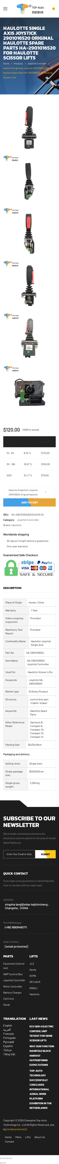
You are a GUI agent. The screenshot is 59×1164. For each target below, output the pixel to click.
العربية (7, 1029)
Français (8, 1033)
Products (18, 63)
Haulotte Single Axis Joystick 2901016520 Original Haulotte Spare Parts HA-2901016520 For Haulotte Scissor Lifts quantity (24, 492)
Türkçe (7, 1050)
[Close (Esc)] (10, 1158)
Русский (8, 1041)
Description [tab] (12, 588)
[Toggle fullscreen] (4, 1158)
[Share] (7, 1158)
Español (8, 1046)
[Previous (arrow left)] (1, 1162)
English (7, 1025)
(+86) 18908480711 (16, 927)
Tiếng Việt (9, 1054)
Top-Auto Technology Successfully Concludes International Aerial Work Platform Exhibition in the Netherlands (41, 1089)
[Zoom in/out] (1, 1158)
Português (9, 1037)
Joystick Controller (37, 63)
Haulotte (16, 525)
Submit (45, 854)
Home (6, 63)
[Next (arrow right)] (4, 1162)
